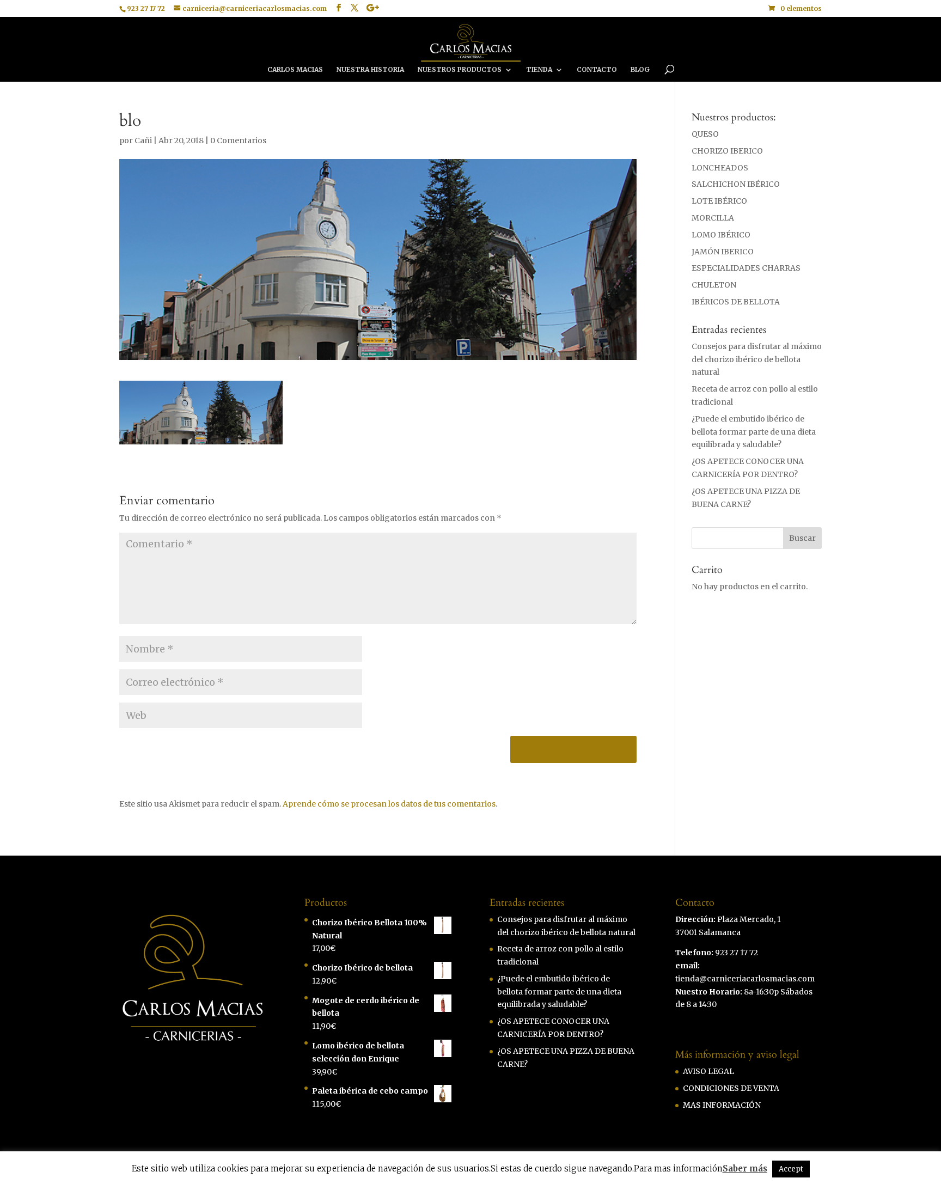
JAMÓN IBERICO (723, 252)
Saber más (745, 1168)
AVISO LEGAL (708, 1071)
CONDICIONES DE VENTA (731, 1088)
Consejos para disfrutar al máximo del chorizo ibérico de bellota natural (757, 359)
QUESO (705, 134)
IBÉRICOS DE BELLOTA (736, 302)
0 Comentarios (238, 140)
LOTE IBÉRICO (719, 201)
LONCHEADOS (720, 168)
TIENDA (539, 70)
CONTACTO (597, 70)
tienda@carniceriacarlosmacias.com (745, 979)
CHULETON (714, 285)
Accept (791, 1169)
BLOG (640, 70)
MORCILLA (713, 218)
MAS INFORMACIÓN (722, 1105)
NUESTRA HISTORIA (370, 70)
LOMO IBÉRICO (721, 235)
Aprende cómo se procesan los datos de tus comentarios (389, 804)
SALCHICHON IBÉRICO (736, 184)
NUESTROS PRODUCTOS (460, 70)
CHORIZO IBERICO (727, 151)
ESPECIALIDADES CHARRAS (746, 268)
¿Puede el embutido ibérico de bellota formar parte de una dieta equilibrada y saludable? (754, 432)
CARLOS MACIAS (295, 70)
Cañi (143, 140)
